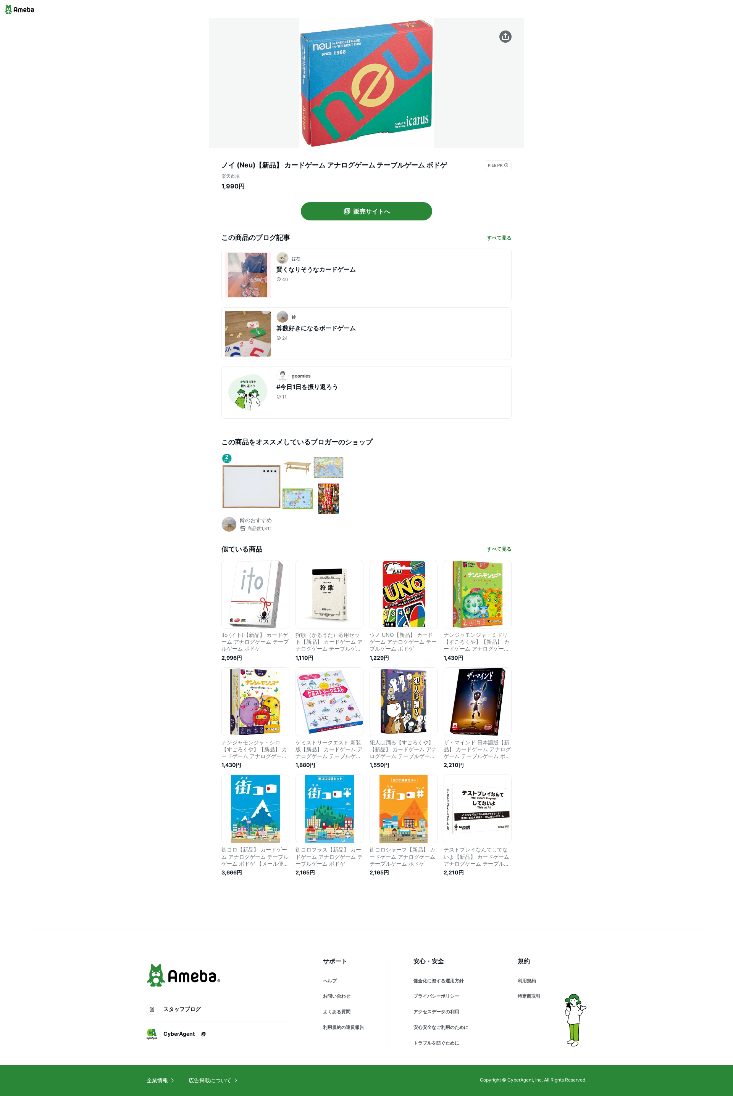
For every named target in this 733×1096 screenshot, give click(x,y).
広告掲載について (210, 1080)
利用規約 (527, 981)
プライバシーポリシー (436, 996)
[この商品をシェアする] (505, 37)
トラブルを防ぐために (436, 1043)
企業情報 (157, 1080)
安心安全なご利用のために (440, 1027)
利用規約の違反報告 (343, 1027)
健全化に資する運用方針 (438, 981)
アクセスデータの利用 (436, 1011)
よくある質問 (336, 1011)
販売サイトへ (372, 211)
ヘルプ (330, 981)
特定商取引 (529, 996)
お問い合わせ (336, 996)
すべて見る (499, 238)
